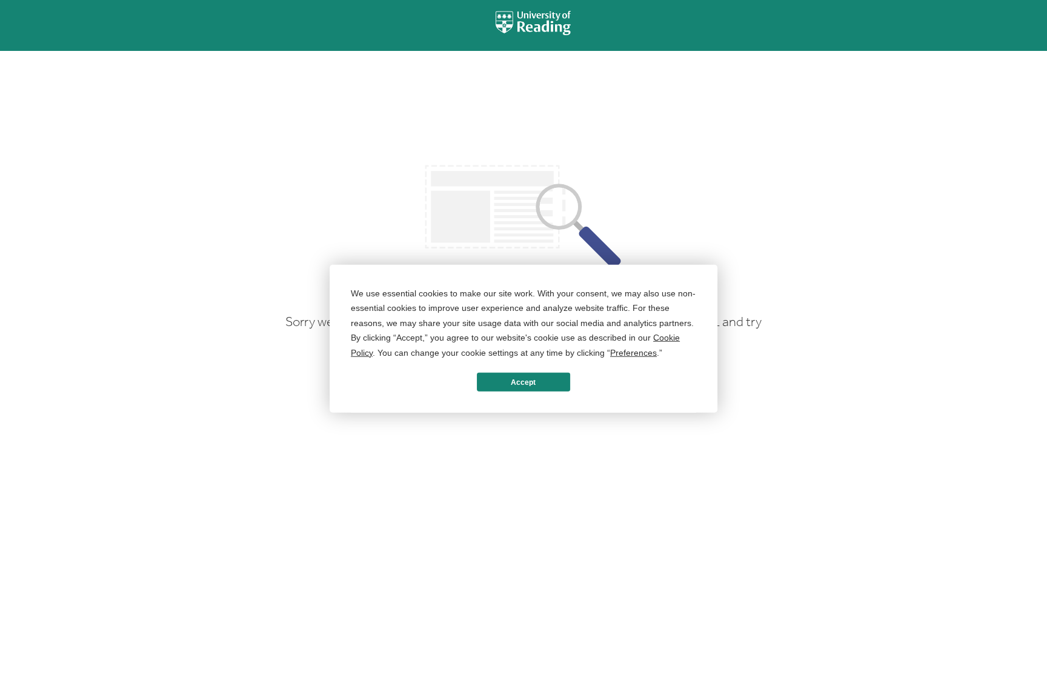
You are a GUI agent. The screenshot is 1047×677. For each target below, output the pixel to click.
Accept (523, 382)
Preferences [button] (633, 352)
